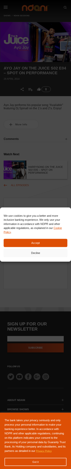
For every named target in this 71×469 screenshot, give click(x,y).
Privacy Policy (44, 450)
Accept (35, 242)
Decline (35, 252)
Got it (35, 461)
